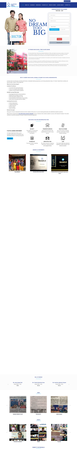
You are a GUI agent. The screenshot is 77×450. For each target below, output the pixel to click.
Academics (32, 5)
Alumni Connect (60, 5)
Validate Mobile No (54, 29)
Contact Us (67, 5)
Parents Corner (52, 5)
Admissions (38, 5)
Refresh (59, 39)
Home (23, 5)
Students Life (45, 5)
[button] (6, 163)
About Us (27, 5)
